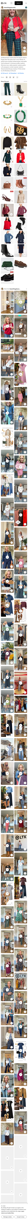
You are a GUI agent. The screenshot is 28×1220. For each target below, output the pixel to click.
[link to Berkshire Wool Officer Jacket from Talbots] (7, 223)
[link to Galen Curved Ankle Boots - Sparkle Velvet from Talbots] (20, 223)
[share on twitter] (13, 77)
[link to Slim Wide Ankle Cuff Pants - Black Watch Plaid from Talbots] (7, 89)
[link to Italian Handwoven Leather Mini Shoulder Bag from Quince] (20, 170)
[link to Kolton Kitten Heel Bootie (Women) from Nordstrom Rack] (7, 250)
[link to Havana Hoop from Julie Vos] (7, 129)
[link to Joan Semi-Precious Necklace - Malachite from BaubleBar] (20, 116)
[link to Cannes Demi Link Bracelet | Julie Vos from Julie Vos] (7, 102)
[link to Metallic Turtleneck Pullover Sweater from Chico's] (20, 196)
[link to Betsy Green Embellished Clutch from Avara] (7, 264)
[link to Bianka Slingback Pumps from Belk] (7, 196)
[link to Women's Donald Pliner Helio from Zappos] (7, 277)
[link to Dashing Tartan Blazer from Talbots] (7, 156)
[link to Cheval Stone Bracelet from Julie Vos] (7, 116)
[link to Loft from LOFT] (20, 183)
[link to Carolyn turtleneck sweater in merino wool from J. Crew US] (7, 143)
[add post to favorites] (24, 51)
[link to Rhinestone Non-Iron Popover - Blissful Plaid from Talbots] (20, 210)
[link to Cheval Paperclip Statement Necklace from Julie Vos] (20, 102)
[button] (26, 3)
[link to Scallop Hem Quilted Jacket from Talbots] (20, 156)
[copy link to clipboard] (17, 77)
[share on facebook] (6, 77)
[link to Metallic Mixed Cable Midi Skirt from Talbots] (20, 250)
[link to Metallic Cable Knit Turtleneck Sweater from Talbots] (7, 170)
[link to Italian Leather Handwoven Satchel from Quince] (7, 183)
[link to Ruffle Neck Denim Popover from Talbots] (7, 237)
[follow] (26, 7)
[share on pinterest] (10, 77)
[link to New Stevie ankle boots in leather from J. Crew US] (20, 89)
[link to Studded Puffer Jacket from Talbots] (20, 237)
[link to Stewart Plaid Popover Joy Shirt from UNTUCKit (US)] (7, 210)
